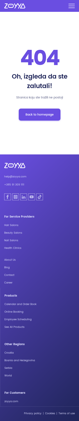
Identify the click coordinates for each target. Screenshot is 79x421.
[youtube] (31, 196)
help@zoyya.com (15, 177)
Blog (7, 268)
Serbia (8, 368)
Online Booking (13, 312)
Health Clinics (12, 248)
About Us (10, 260)
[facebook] (7, 196)
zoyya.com (11, 401)
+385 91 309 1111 (14, 185)
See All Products (14, 327)
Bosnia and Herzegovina (19, 360)
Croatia (9, 353)
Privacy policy (33, 413)
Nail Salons (11, 240)
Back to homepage (39, 114)
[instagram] (15, 196)
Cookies (50, 413)
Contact (9, 275)
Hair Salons (11, 225)
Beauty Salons (13, 233)
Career (8, 283)
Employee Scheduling (18, 319)
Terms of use (67, 413)
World (8, 376)
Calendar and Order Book (20, 304)
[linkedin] (23, 196)
